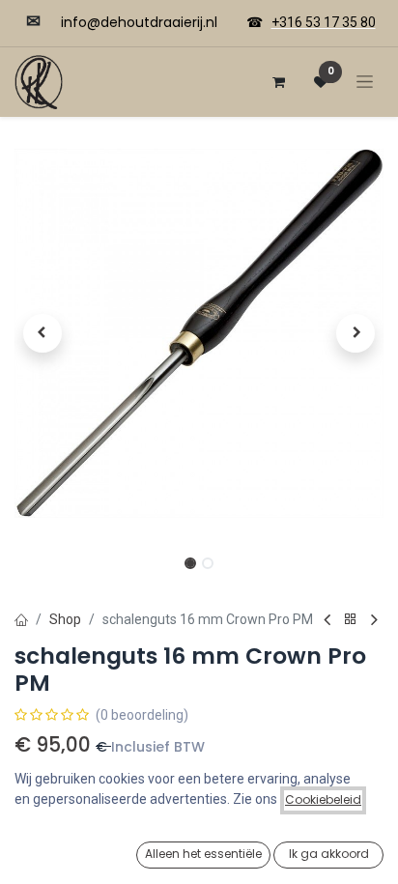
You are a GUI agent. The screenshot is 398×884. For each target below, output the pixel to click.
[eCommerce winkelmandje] (278, 82)
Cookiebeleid (323, 799)
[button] (42, 333)
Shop (65, 619)
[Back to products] (350, 620)
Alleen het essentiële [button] (203, 853)
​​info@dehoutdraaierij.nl (139, 22)
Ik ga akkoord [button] (329, 853)
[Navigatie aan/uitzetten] (365, 81)
